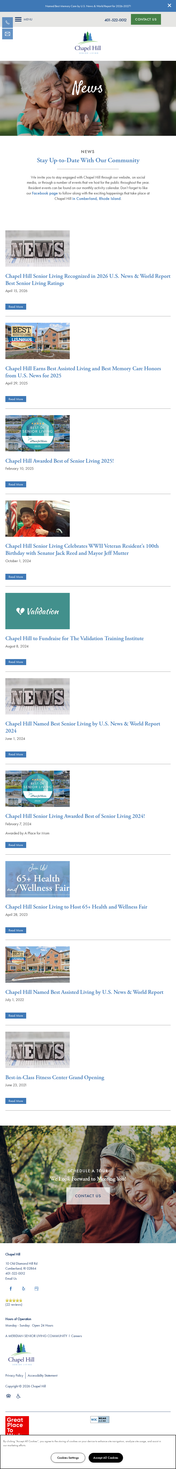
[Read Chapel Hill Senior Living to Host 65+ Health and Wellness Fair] (88, 880)
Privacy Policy (14, 1375)
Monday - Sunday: (17, 1325)
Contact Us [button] (88, 1195)
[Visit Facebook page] (10, 1288)
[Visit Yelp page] (23, 1288)
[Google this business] (36, 1288)
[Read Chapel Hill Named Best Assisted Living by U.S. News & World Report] (88, 965)
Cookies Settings (68, 1458)
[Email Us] (7, 34)
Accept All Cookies (105, 1458)
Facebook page (45, 193)
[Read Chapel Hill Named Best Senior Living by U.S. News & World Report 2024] (88, 697)
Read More (16, 307)
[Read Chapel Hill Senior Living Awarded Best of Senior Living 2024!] (88, 790)
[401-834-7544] (7, 22)
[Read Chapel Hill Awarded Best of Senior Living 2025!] (88, 434)
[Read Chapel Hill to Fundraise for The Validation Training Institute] (88, 612)
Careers (76, 1336)
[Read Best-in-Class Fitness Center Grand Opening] (88, 1051)
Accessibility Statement (42, 1375)
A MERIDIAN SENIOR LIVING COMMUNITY (36, 1336)
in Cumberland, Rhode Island (96, 198)
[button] (169, 5)
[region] (88, 1452)
